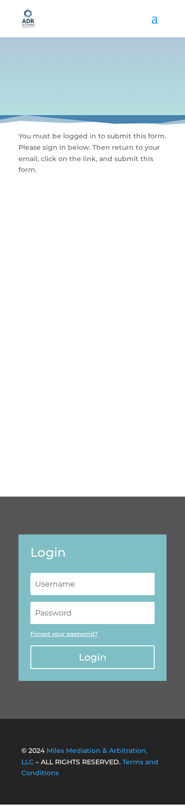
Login (93, 657)
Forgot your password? (64, 633)
